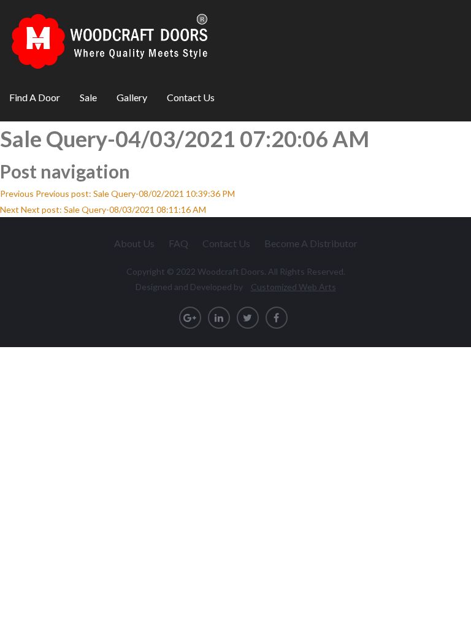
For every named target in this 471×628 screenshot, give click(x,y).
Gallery (132, 97)
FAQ (178, 243)
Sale (88, 97)
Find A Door (34, 97)
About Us (134, 243)
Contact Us (191, 97)
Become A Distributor (311, 243)
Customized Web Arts (293, 286)
